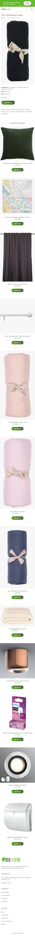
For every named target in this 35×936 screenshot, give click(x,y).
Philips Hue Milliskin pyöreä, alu (18, 785)
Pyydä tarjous (27, 3)
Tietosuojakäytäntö (6, 921)
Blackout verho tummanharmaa (17, 284)
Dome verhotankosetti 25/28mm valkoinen (17, 336)
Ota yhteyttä (4, 915)
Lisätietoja (8, 102)
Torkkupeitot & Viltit (6, 89)
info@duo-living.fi (6, 883)
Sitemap (3, 924)
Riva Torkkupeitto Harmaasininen (17, 591)
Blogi (2, 912)
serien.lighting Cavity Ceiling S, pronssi (17, 681)
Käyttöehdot (4, 918)
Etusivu (3, 17)
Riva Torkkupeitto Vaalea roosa (17, 422)
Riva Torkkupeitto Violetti (17, 511)
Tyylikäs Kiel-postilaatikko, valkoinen (17, 837)
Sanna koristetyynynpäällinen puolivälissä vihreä (17, 163)
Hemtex (26, 87)
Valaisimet (4, 901)
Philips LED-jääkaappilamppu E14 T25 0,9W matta (17, 733)
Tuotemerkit (20, 87)
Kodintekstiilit (12, 87)
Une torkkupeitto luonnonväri (17, 629)
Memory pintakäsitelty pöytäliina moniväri (17, 217)
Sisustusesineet (5, 895)
